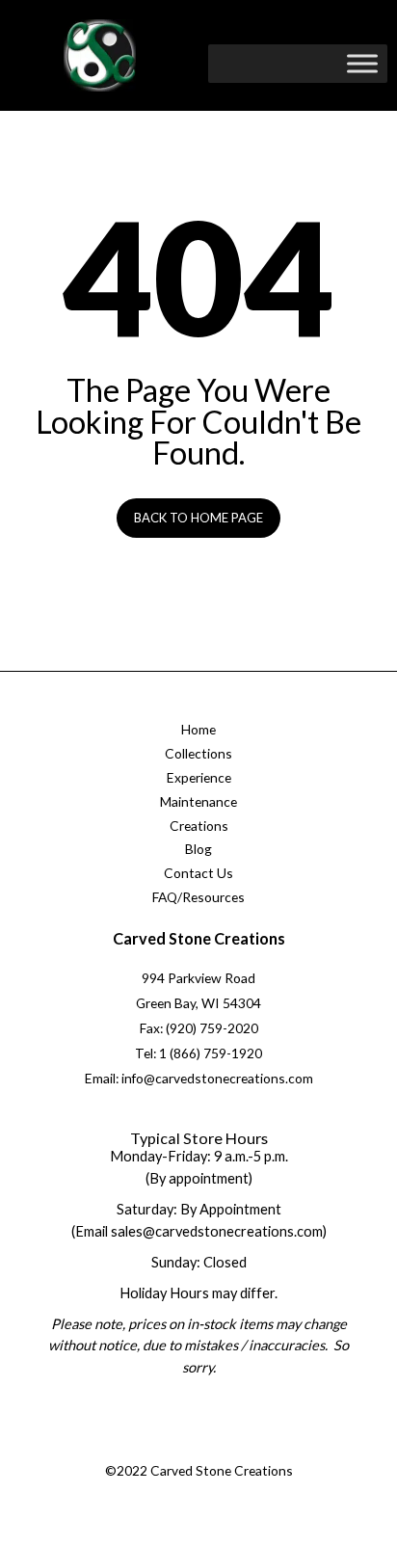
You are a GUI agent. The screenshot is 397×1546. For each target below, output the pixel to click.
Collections (198, 753)
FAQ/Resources (198, 897)
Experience (199, 777)
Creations (199, 825)
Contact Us (198, 873)
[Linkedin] (253, 1447)
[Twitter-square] (176, 1447)
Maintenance (198, 801)
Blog (198, 848)
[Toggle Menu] (362, 63)
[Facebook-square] (136, 1447)
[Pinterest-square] (214, 1447)
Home (198, 729)
